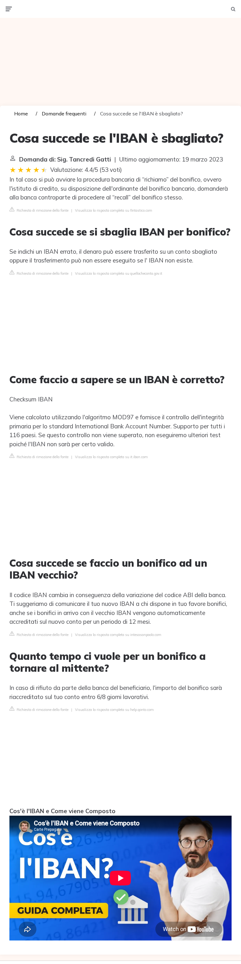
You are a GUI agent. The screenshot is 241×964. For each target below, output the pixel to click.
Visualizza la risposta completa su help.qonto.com (114, 709)
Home (21, 113)
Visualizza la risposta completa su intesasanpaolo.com (118, 635)
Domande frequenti (64, 113)
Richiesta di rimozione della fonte (42, 210)
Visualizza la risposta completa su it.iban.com (111, 457)
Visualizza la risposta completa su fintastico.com (113, 210)
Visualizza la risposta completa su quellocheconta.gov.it (118, 273)
